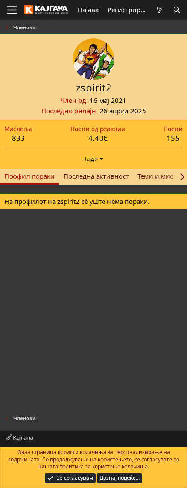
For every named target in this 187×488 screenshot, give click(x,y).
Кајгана (22, 437)
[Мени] (12, 10)
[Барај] (176, 10)
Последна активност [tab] (96, 176)
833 (18, 138)
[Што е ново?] (159, 10)
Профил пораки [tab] (29, 176)
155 (173, 138)
